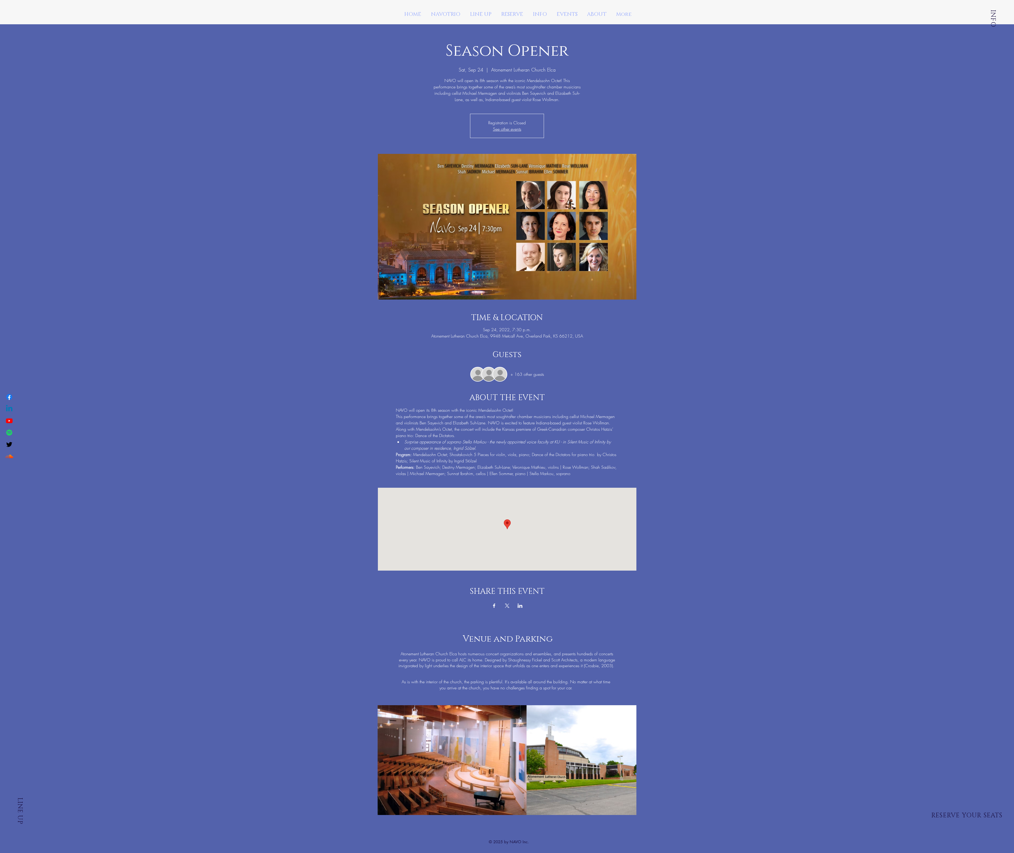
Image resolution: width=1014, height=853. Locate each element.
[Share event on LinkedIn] (520, 606)
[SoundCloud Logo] (9, 456)
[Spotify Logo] (9, 433)
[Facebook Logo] (9, 397)
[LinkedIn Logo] (9, 409)
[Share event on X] (507, 606)
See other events (507, 129)
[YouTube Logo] (9, 421)
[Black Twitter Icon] (9, 444)
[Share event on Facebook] (494, 606)
